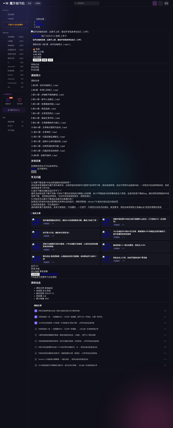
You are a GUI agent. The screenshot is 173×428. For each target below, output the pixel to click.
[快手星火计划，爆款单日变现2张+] (36, 234)
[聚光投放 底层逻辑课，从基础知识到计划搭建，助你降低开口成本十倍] (36, 259)
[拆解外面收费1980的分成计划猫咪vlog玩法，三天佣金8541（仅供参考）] (107, 221)
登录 (166, 3)
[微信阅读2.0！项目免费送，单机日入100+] (107, 246)
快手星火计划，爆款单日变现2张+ (56, 233)
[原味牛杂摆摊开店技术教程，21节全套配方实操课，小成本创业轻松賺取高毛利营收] (36, 246)
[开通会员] (154, 3)
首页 (38, 22)
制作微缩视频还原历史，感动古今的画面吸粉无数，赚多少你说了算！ (70, 220)
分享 (50, 60)
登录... (34, 169)
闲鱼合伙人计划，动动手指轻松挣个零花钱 (130, 258)
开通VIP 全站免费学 (15, 25)
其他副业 (40, 24)
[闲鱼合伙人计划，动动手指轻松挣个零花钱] (107, 259)
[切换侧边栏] (4, 3)
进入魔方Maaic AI (13, 110)
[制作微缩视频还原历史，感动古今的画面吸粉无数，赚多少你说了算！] (36, 221)
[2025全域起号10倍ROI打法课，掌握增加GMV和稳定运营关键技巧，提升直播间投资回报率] (107, 234)
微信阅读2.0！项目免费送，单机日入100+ (129, 245)
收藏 (44, 60)
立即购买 (37, 60)
